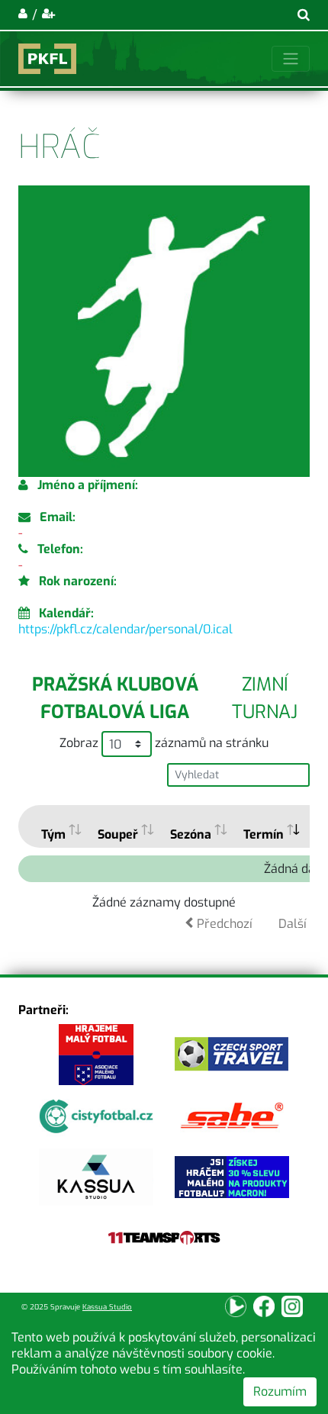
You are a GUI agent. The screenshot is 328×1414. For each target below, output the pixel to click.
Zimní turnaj (264, 698)
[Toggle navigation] (291, 59)
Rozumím (280, 1391)
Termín (263, 834)
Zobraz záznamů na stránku (164, 743)
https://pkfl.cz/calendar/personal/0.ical (125, 629)
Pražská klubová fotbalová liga (115, 698)
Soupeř (118, 834)
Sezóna (190, 834)
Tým (53, 834)
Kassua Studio (107, 1307)
